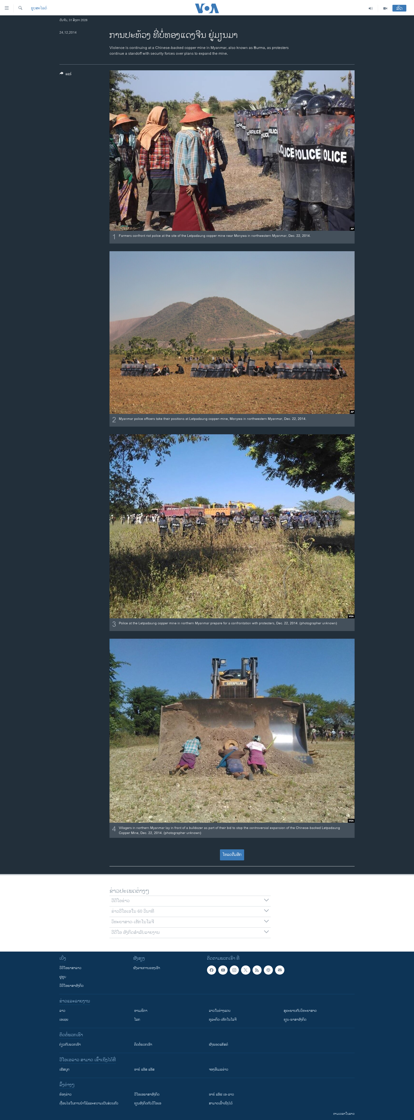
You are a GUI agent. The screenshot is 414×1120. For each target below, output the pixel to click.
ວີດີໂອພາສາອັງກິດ (71, 985)
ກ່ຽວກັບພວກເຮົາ (70, 1044)
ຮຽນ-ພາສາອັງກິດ (295, 1019)
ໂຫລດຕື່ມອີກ (232, 855)
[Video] (385, 8)
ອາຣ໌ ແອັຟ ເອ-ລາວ (221, 1094)
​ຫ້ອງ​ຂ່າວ (65, 1094)
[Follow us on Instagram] (234, 970)
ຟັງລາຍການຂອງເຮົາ (146, 968)
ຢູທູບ (62, 976)
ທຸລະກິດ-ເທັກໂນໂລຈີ (222, 1019)
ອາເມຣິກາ (140, 1010)
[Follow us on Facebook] (211, 970)
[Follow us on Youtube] (222, 970)
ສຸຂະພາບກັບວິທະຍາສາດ (300, 1010)
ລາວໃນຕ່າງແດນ (219, 1010)
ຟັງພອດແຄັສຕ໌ (218, 1044)
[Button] (66, 74)
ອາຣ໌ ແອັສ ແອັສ (144, 1069)
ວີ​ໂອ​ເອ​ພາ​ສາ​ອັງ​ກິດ (147, 1094)
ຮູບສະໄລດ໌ (39, 8)
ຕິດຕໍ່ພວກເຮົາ (143, 1044)
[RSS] (257, 970)
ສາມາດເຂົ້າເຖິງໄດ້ (221, 1103)
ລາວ (62, 1010)
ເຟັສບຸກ (64, 1069)
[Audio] (370, 8)
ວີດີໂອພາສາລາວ (70, 968)
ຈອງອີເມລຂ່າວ (218, 1069)
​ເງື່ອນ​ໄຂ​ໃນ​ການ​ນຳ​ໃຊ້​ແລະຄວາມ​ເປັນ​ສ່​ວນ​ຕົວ (88, 1103)
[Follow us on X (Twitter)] (245, 970)
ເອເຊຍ (63, 1019)
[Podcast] (268, 970)
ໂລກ (137, 1019)
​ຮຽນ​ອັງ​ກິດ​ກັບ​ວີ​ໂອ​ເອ (147, 1103)
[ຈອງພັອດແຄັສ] (279, 970)
